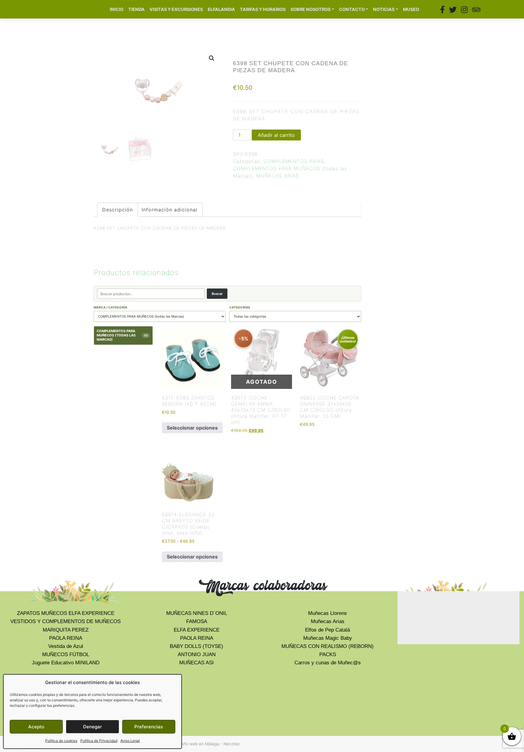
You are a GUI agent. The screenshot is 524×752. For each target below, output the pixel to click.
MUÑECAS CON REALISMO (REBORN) (327, 646)
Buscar (217, 294)
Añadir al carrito (276, 135)
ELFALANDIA (221, 9)
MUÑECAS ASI (196, 663)
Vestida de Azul (65, 646)
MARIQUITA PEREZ (66, 630)
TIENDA (136, 9)
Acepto (36, 727)
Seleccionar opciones (192, 428)
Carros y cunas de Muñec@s (327, 663)
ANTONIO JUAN (197, 654)
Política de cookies (61, 740)
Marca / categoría (110, 307)
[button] (211, 58)
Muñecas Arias (327, 621)
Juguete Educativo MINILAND (65, 663)
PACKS (327, 654)
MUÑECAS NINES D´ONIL (196, 613)
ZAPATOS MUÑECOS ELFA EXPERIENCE (65, 613)
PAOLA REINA (65, 638)
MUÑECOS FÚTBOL (65, 654)
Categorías (239, 307)
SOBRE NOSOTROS (311, 9)
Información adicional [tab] (169, 210)
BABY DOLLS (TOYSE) (196, 646)
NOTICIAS (384, 9)
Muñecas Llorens (327, 613)
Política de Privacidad (98, 740)
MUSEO (411, 9)
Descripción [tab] (117, 210)
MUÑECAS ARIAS (277, 176)
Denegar (92, 727)
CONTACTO (352, 9)
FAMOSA (196, 621)
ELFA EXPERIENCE (197, 630)
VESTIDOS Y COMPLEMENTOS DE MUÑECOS (65, 621)
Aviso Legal (130, 740)
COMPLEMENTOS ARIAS (294, 161)
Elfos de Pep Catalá (327, 630)
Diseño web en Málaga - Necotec (207, 743)
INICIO (116, 9)
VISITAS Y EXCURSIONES (176, 9)
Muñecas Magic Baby (327, 638)
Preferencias (148, 727)
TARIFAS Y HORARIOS (263, 9)
